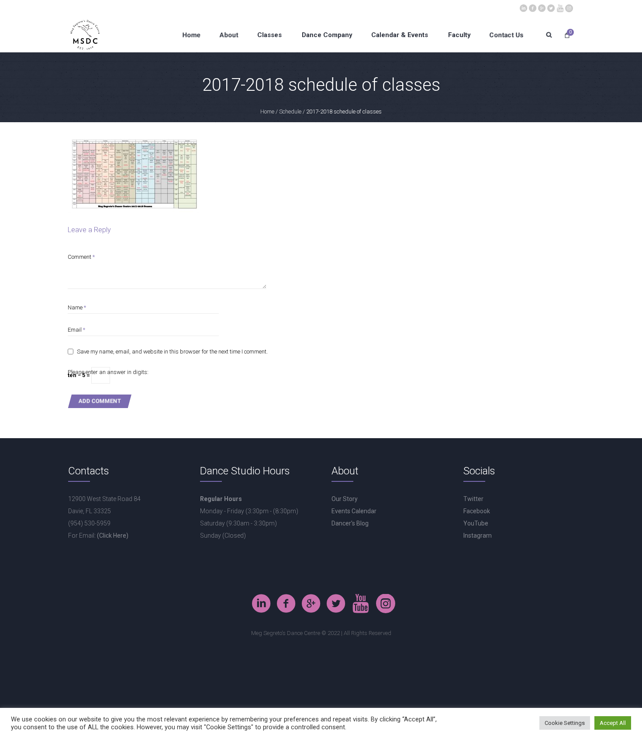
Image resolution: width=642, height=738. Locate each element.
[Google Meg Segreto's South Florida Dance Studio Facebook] (541, 7)
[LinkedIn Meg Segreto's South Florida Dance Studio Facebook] (523, 7)
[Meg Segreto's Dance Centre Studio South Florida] (551, 7)
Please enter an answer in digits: (108, 372)
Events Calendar (353, 511)
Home (267, 111)
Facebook (476, 511)
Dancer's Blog (350, 523)
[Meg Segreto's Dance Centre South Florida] (560, 7)
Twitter (473, 498)
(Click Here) (112, 535)
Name (77, 307)
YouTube (475, 523)
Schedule (290, 111)
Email (76, 329)
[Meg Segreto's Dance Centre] (569, 7)
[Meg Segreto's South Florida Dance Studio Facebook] (532, 7)
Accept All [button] (613, 723)
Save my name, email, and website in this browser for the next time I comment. (172, 351)
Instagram (477, 535)
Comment (81, 257)
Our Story (344, 498)
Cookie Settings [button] (565, 723)
